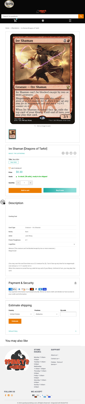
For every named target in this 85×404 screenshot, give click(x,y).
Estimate (15, 321)
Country (11, 310)
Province (37, 310)
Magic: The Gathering (17, 153)
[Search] (81, 16)
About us (54, 355)
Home (7, 28)
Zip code (63, 310)
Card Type (12, 227)
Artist (10, 236)
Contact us (54, 358)
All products (15, 28)
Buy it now (60, 190)
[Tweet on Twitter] (71, 153)
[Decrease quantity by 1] (18, 183)
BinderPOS (64, 403)
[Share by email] (74, 153)
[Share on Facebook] (63, 153)
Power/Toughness (15, 240)
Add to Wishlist (16, 168)
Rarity (11, 232)
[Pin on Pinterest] (67, 153)
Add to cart (25, 190)
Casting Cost (13, 216)
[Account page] (43, 20)
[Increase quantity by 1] (30, 183)
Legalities (12, 244)
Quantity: (12, 183)
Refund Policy (13, 331)
